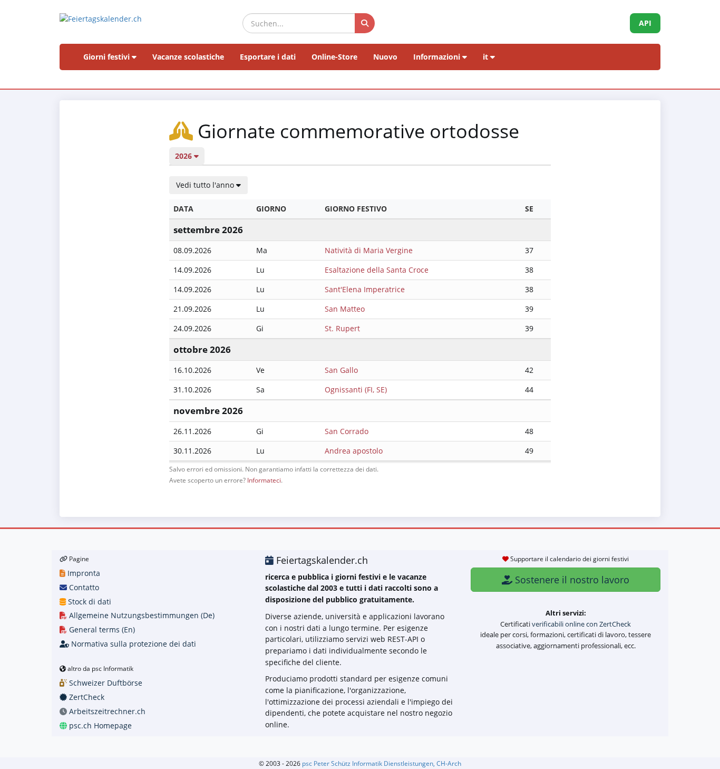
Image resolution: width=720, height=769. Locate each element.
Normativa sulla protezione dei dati (132, 644)
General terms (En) (101, 629)
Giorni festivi (107, 57)
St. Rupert (342, 328)
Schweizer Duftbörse (104, 683)
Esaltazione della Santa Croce (377, 270)
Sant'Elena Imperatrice (365, 289)
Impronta (82, 573)
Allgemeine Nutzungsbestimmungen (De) (141, 615)
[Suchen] (365, 23)
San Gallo (341, 370)
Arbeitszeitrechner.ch (106, 711)
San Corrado (346, 431)
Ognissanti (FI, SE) (356, 389)
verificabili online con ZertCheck (581, 624)
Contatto (83, 587)
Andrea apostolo (354, 451)
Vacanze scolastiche (188, 57)
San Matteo (345, 309)
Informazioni (437, 57)
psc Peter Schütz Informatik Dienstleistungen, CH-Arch (381, 763)
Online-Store (334, 57)
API (645, 23)
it (486, 57)
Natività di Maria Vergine (369, 250)
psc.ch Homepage (99, 725)
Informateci (264, 480)
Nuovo (385, 57)
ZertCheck (85, 697)
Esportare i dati (268, 57)
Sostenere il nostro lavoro (570, 579)
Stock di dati (88, 602)
